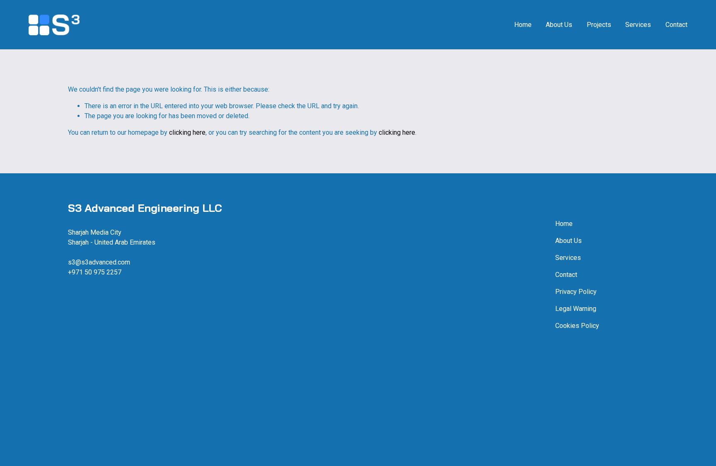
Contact (676, 25)
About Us (559, 25)
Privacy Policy (576, 292)
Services (638, 25)
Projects (599, 25)
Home (523, 25)
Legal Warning (575, 309)
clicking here (187, 132)
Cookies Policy (577, 326)
